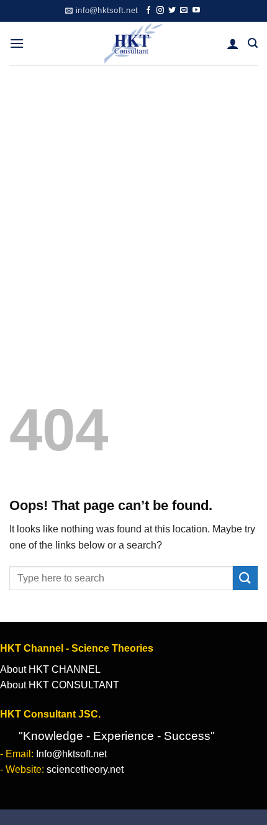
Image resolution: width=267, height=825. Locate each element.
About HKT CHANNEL (50, 669)
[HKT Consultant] (134, 43)
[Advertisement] (133, 205)
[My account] (233, 43)
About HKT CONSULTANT (59, 685)
